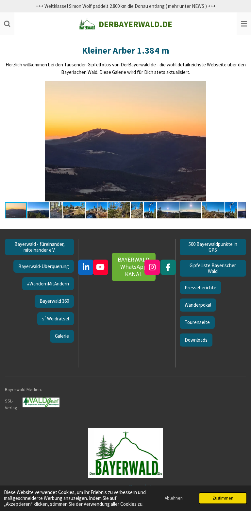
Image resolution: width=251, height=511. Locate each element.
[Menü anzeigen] (244, 23)
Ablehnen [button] (174, 498)
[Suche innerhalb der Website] (7, 23)
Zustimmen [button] (222, 498)
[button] (240, 86)
